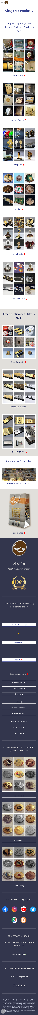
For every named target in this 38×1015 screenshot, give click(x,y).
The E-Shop (18, 532)
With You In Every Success (19, 568)
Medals (18, 209)
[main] (19, 10)
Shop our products (18, 673)
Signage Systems (18, 451)
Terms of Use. (16, 1011)
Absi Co (19, 563)
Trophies (18, 164)
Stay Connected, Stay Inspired (19, 899)
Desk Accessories (18, 298)
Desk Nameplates (18, 406)
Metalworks (18, 253)
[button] (2, 2)
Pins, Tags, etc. (18, 362)
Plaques (21, 120)
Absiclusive (18, 75)
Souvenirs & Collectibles (18, 483)
